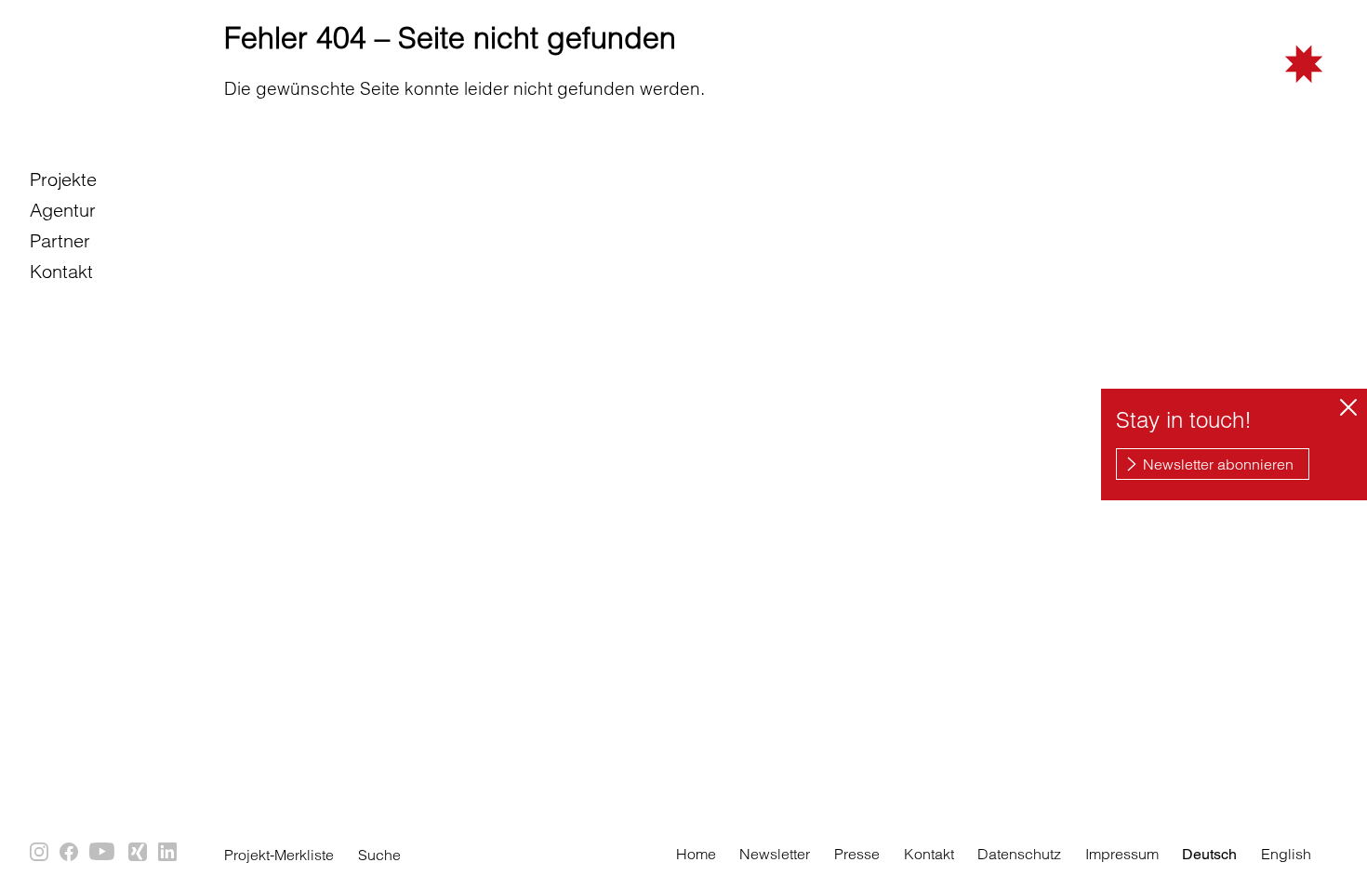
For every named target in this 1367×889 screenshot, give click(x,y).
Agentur (63, 209)
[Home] (1221, 92)
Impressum (1122, 853)
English (1286, 853)
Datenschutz (1019, 853)
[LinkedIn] (168, 853)
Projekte (63, 179)
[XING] (138, 853)
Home (696, 853)
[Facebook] (70, 853)
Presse (857, 853)
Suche (379, 854)
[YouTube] (104, 853)
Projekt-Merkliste (279, 854)
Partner (60, 240)
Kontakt (61, 271)
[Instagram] (40, 853)
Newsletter (774, 853)
